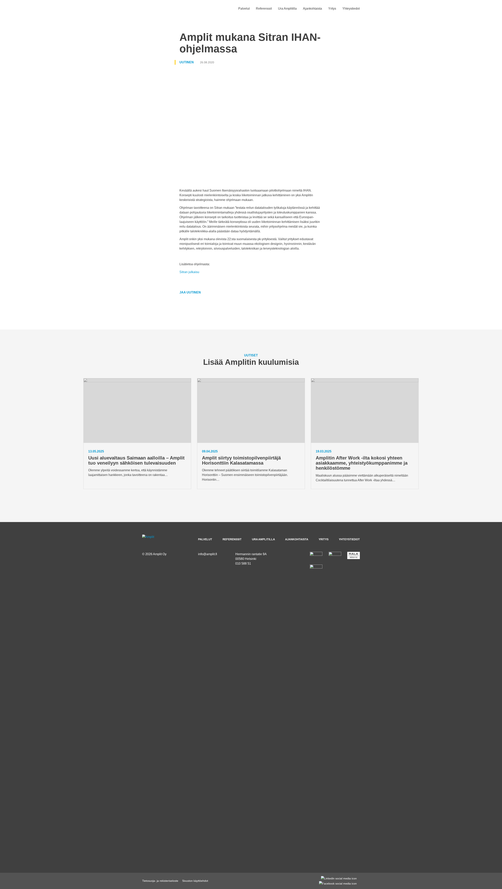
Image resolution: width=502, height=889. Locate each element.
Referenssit (264, 8)
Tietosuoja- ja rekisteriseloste (160, 880)
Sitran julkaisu (189, 272)
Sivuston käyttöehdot (195, 880)
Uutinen (186, 62)
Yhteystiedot (351, 8)
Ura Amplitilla (287, 8)
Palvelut (244, 8)
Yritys (332, 8)
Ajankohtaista (312, 8)
